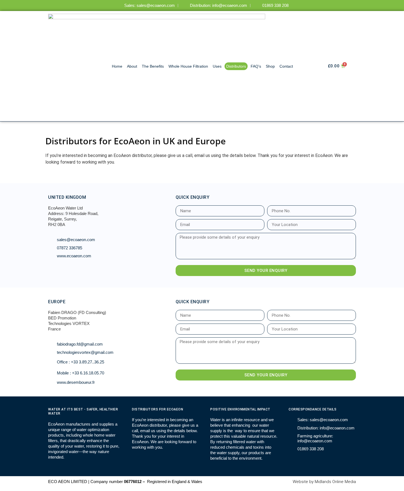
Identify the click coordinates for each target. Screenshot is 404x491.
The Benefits (153, 66)
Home (117, 66)
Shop (270, 66)
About (132, 66)
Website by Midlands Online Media (324, 481)
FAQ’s (256, 66)
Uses (217, 66)
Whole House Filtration (188, 66)
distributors (236, 66)
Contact (286, 66)
